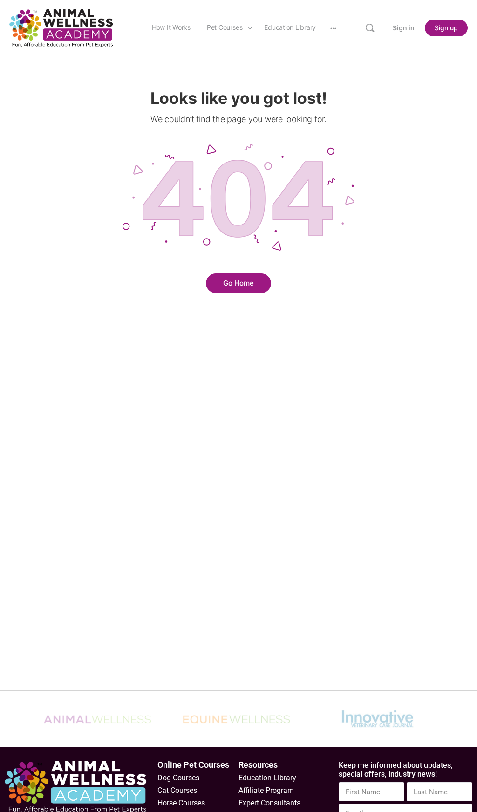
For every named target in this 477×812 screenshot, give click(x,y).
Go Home (238, 283)
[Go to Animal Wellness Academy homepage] (61, 27)
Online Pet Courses (193, 765)
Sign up (446, 28)
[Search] (370, 28)
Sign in (404, 28)
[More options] (333, 28)
